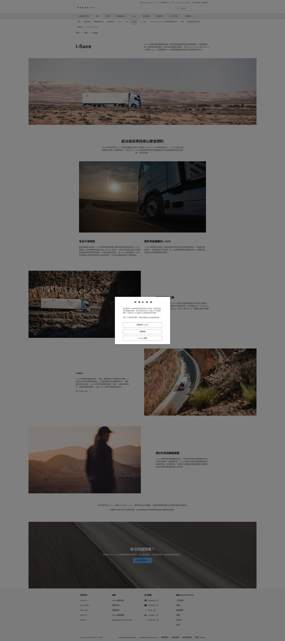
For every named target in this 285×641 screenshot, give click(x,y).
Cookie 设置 (142, 338)
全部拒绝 (142, 331)
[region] (142, 320)
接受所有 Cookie (142, 325)
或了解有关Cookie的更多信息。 (150, 317)
